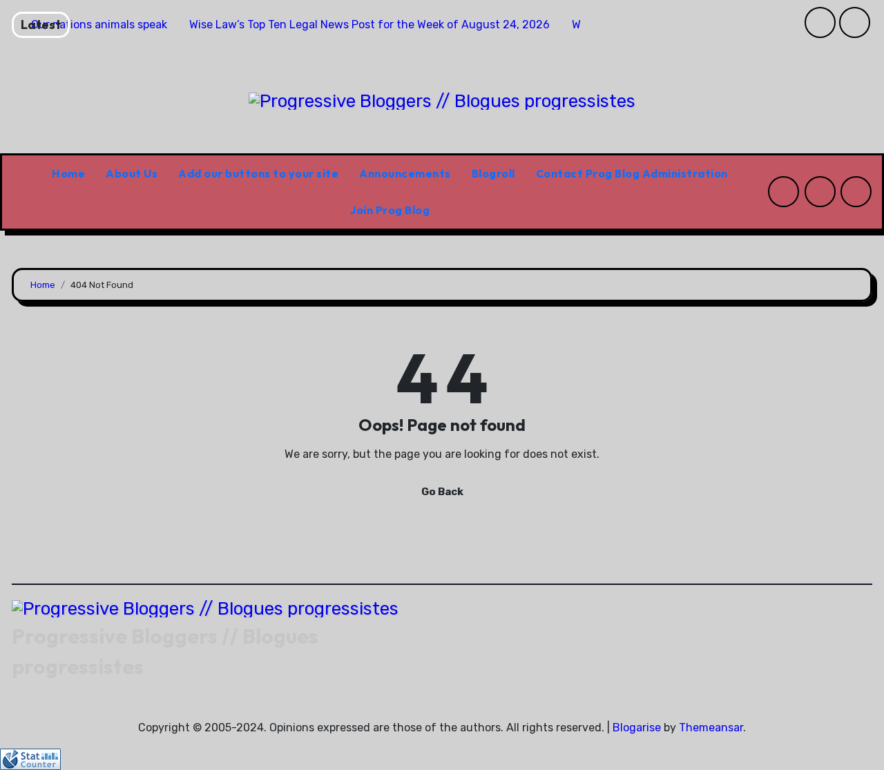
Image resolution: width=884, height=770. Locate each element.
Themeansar (711, 727)
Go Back (442, 491)
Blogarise (637, 727)
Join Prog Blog (390, 210)
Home (68, 173)
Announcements (405, 173)
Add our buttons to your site (258, 173)
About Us (131, 173)
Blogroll (493, 173)
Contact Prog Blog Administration (632, 173)
